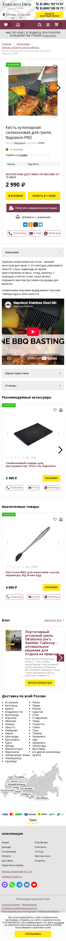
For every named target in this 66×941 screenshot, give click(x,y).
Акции (5, 842)
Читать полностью (40, 682)
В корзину (15, 196)
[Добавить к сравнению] (61, 410)
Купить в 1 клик (44, 196)
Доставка (7, 860)
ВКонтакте (27, 885)
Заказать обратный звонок (49, 15)
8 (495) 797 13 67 (51, 4)
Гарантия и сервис (12, 865)
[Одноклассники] (30, 224)
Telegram (19, 885)
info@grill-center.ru (12, 876)
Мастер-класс (43, 856)
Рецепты (40, 860)
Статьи (39, 851)
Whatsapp (12, 885)
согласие (59, 922)
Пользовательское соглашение (19, 911)
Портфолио (41, 842)
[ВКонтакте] (25, 224)
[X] (35, 224)
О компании (9, 851)
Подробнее (49, 35)
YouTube (34, 885)
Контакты (40, 847)
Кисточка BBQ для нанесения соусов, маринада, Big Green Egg (33, 573)
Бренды (6, 847)
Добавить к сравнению (36, 217)
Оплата (6, 856)
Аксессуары (23, 43)
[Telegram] (40, 224)
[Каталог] (48, 24)
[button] (58, 87)
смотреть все (52, 620)
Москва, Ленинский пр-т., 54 (18, 16)
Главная (6, 43)
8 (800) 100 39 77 (51, 8)
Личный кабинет (11, 904)
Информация (29, 904)
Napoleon (19, 143)
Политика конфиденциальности (19, 908)
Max (5, 885)
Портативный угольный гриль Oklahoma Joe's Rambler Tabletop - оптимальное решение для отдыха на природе (42, 643)
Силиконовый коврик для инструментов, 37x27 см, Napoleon (31, 464)
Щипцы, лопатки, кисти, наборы (20, 47)
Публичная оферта (48, 911)
